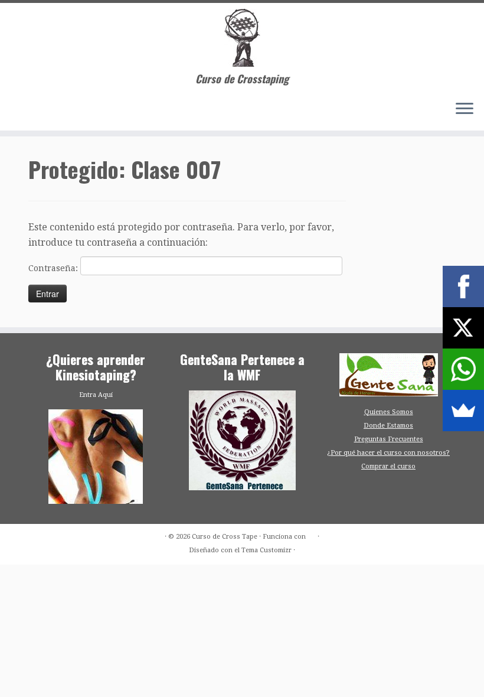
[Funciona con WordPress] (312, 534)
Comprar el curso (388, 466)
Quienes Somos (388, 412)
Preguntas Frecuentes (388, 439)
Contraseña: (54, 268)
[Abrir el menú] (464, 109)
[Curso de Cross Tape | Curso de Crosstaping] (242, 38)
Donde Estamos (388, 425)
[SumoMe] (463, 410)
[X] (463, 327)
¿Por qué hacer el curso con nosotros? (388, 453)
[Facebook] (463, 286)
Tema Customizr (266, 550)
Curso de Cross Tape (224, 536)
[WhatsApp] (463, 369)
